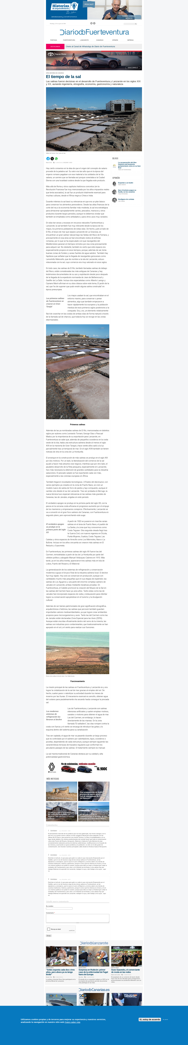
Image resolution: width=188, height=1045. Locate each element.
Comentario (50, 913)
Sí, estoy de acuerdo (150, 1019)
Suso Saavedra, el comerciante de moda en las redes (125, 971)
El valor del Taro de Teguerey (60, 798)
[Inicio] (94, 35)
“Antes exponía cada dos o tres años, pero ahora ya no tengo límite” (60, 972)
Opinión (115, 40)
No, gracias (165, 1019)
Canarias (99, 40)
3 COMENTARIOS (59, 162)
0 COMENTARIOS (59, 977)
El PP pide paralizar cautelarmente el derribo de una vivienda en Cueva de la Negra (93, 817)
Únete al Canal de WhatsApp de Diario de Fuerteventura (90, 46)
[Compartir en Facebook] (48, 160)
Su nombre (49, 906)
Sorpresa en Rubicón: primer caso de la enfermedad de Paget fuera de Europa (93, 972)
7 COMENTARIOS (127, 974)
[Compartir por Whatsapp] (56, 160)
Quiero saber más (72, 1022)
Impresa (130, 40)
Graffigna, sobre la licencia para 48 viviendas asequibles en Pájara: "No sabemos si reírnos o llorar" (61, 816)
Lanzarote (84, 40)
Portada (53, 40)
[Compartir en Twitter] (52, 160)
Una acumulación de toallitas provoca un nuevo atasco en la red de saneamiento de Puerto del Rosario (92, 795)
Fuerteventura (69, 40)
